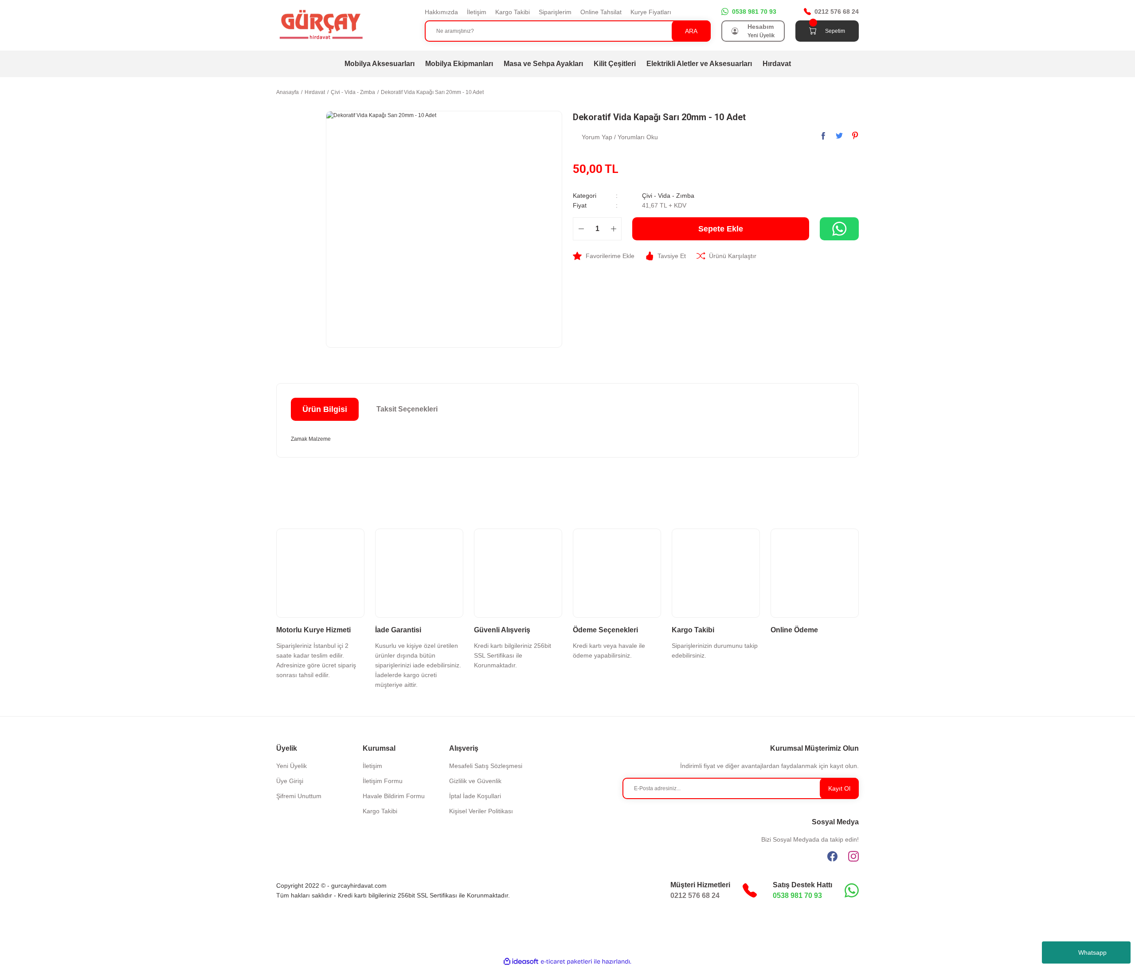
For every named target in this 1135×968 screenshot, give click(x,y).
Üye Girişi (289, 780)
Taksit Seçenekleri (407, 409)
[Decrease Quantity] (581, 229)
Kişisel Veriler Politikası (481, 811)
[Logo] (320, 25)
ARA (691, 31)
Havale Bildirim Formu (394, 795)
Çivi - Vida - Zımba (668, 195)
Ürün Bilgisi (324, 409)
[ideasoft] (521, 961)
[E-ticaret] (566, 961)
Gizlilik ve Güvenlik (475, 780)
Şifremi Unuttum (298, 795)
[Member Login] (735, 31)
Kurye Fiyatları (650, 12)
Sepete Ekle (720, 228)
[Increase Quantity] (613, 229)
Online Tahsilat (601, 12)
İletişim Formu (383, 780)
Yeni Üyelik (761, 35)
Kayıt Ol (839, 788)
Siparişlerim (555, 12)
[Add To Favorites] (603, 256)
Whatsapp (1092, 952)
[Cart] (812, 31)
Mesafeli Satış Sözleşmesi (485, 765)
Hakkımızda (441, 12)
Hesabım (761, 26)
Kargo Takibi (512, 12)
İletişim (476, 12)
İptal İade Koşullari (475, 795)
